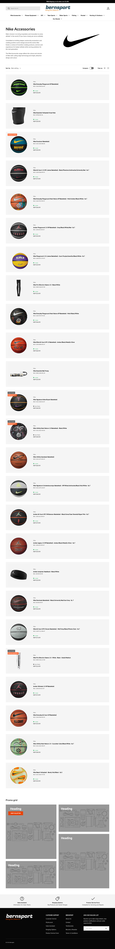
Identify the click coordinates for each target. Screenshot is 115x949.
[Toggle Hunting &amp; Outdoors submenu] (104, 15)
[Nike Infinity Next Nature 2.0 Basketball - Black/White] (19, 431)
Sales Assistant (50, 926)
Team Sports (51, 15)
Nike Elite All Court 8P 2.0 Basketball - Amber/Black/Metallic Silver (54, 342)
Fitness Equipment (30, 15)
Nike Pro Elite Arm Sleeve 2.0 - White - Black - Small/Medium (52, 658)
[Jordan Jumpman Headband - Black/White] (19, 575)
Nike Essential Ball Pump (41, 371)
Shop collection (16, 813)
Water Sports (63, 15)
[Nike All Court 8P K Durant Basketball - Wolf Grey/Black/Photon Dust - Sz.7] (19, 632)
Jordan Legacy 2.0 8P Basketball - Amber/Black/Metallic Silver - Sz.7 (54, 543)
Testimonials (69, 926)
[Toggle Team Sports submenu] (57, 15)
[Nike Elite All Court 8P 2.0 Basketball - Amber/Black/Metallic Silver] (19, 345)
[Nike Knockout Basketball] (19, 145)
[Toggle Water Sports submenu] (69, 15)
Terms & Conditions (72, 933)
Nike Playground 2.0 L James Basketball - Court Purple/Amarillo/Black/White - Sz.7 (59, 256)
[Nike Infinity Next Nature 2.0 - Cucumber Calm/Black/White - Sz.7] (19, 747)
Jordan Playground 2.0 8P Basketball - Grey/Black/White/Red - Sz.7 (54, 227)
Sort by (8, 68)
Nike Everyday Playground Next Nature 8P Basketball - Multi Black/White (56, 313)
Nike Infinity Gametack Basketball (43, 457)
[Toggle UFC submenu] (45, 15)
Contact (68, 922)
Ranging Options (51, 929)
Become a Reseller (71, 929)
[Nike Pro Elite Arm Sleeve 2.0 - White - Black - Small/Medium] (19, 661)
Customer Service (51, 919)
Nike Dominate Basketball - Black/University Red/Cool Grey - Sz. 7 (53, 600)
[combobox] (23, 8)
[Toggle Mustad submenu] (87, 15)
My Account (49, 922)
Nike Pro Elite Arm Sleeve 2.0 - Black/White (46, 285)
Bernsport (12, 942)
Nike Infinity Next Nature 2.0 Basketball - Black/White (50, 428)
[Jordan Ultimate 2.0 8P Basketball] (19, 689)
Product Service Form (52, 933)
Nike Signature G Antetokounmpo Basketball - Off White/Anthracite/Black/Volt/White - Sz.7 (61, 485)
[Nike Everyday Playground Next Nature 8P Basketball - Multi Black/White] (19, 317)
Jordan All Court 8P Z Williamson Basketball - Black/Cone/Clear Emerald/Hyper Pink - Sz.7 (61, 514)
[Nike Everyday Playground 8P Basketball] (19, 87)
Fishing (74, 15)
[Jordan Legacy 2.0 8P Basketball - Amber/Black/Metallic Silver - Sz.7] (19, 546)
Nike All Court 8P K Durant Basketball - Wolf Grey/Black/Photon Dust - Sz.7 (56, 629)
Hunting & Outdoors (96, 15)
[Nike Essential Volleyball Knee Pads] (19, 116)
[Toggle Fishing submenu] (78, 15)
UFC (42, 15)
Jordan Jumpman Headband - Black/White (46, 571)
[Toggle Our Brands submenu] (61, 19)
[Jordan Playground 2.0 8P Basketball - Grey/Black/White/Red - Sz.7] (19, 231)
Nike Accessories (15, 15)
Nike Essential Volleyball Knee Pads (44, 113)
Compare (85, 68)
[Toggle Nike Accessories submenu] (22, 15)
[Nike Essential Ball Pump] (19, 374)
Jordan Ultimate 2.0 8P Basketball (43, 686)
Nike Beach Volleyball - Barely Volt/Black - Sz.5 (47, 772)
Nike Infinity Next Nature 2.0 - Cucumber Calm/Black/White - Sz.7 (53, 744)
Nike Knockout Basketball (41, 141)
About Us (68, 919)
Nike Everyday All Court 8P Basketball (45, 715)
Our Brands (56, 19)
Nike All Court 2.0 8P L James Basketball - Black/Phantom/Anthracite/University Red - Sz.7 (61, 170)
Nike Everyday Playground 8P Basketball (45, 84)
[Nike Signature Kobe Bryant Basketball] (19, 403)
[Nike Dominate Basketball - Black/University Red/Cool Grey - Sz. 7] (19, 603)
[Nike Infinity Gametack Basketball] (19, 460)
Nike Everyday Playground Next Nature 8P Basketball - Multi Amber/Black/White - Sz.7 (60, 199)
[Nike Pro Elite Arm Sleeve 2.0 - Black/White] (19, 288)
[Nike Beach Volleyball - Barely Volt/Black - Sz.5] (19, 776)
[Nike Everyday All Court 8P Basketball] (19, 718)
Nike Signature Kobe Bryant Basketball (45, 399)
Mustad (83, 15)
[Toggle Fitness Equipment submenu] (38, 15)
